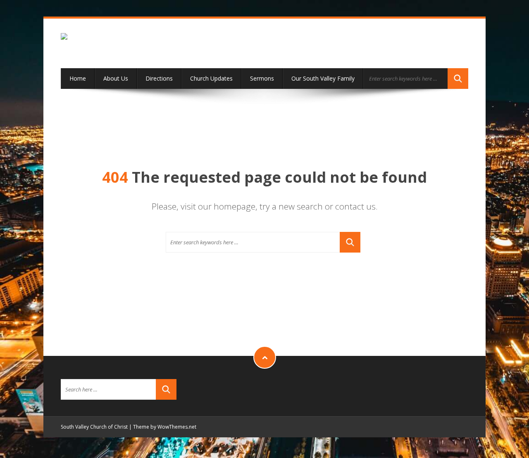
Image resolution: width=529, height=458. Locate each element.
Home (77, 78)
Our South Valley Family (323, 78)
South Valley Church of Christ (94, 426)
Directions (159, 78)
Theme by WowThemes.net (164, 426)
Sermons (262, 78)
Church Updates (211, 78)
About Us (115, 78)
